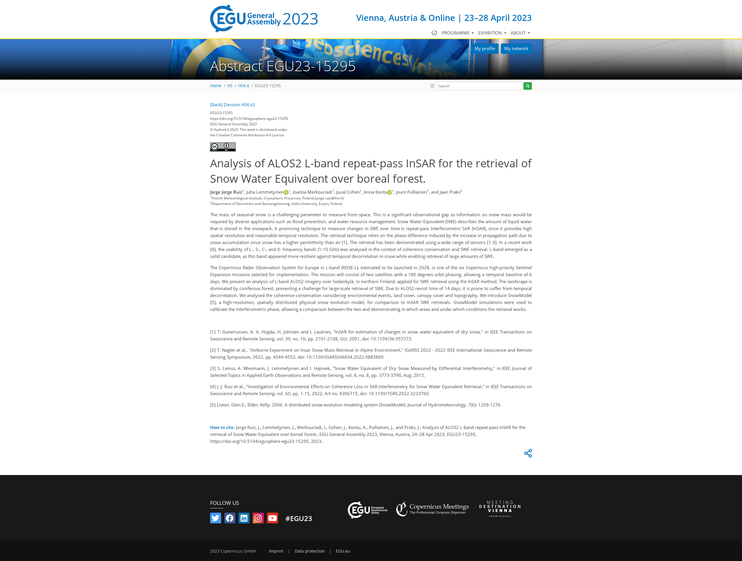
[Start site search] (527, 86)
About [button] (519, 33)
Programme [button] (456, 33)
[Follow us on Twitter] (215, 519)
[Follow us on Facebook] (229, 519)
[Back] (216, 104)
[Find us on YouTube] (272, 519)
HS (229, 85)
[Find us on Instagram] (258, 519)
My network (516, 48)
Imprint (276, 551)
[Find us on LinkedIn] (244, 519)
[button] (432, 85)
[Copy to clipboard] (527, 455)
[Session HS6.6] (239, 104)
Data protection (310, 551)
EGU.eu (343, 551)
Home (215, 85)
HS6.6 (243, 85)
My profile (484, 48)
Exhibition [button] (490, 33)
